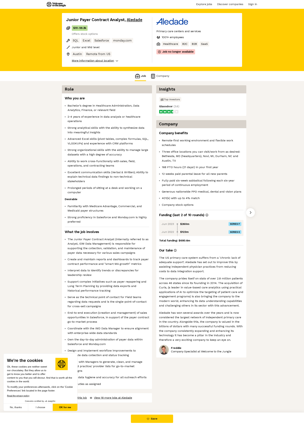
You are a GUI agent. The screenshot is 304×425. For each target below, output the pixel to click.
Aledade (134, 19)
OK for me (65, 407)
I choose (40, 407)
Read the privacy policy (18, 396)
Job (143, 76)
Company (162, 76)
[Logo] (56, 4)
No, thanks (16, 407)
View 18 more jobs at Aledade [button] (113, 397)
